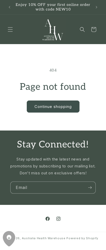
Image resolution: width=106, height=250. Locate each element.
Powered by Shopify (82, 238)
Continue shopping (53, 106)
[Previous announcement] (9, 7)
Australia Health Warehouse (44, 238)
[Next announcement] (96, 7)
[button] (10, 29)
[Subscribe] (89, 188)
